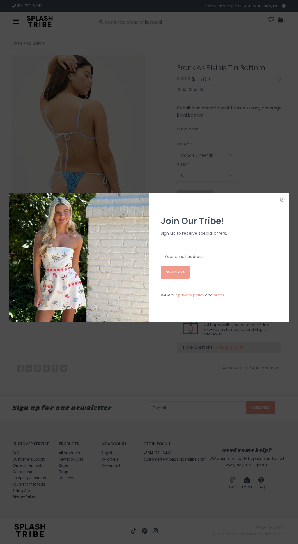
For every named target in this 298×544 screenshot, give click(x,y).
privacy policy (191, 295)
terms (219, 295)
